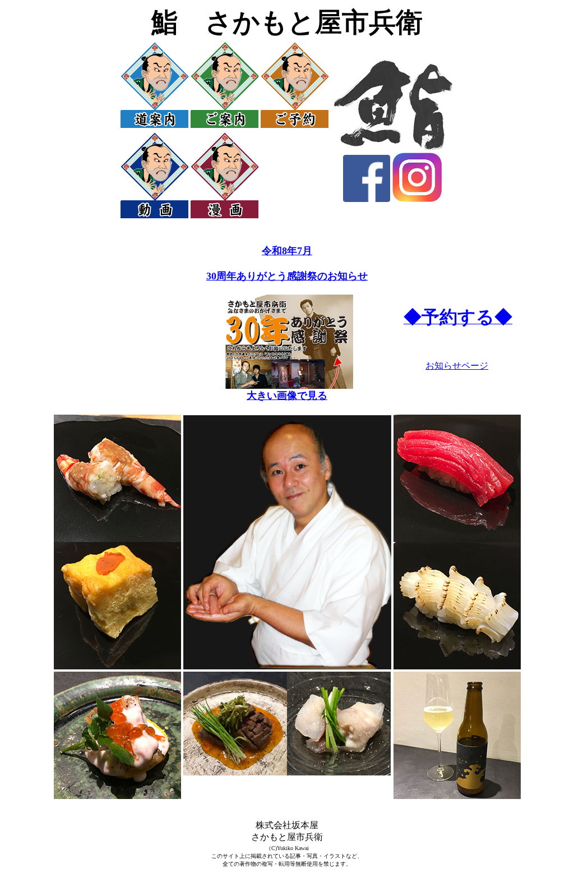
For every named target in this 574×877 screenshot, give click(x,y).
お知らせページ (456, 365)
